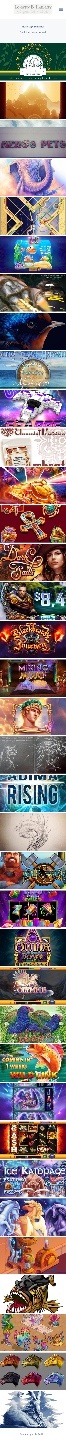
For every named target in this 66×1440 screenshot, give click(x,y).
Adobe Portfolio (38, 1434)
